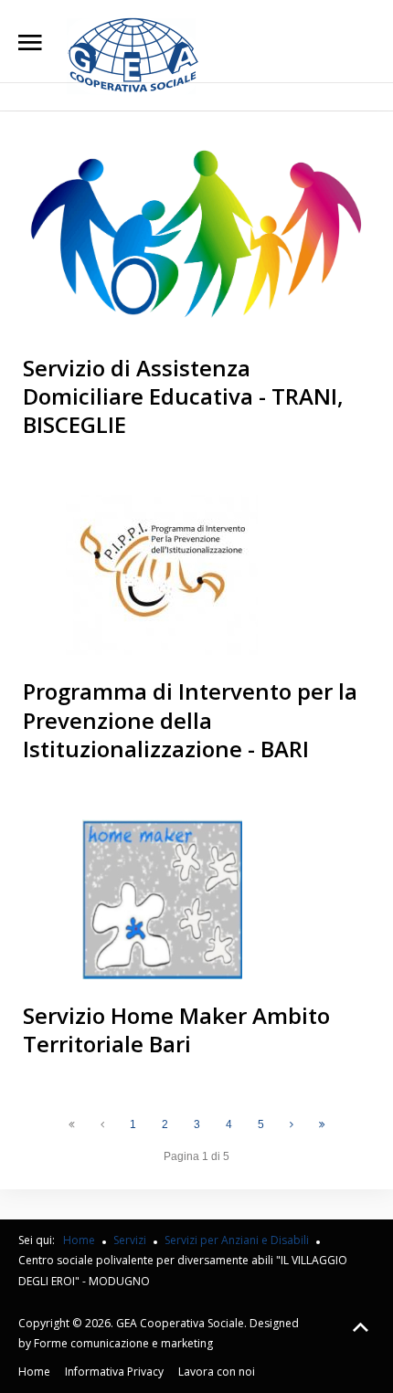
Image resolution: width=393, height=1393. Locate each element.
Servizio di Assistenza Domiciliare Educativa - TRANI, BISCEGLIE (183, 396)
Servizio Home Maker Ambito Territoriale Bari (176, 1029)
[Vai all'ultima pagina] (322, 1124)
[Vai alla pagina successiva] (291, 1124)
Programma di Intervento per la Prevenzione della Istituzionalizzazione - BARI (190, 719)
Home (34, 1371)
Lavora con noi (216, 1371)
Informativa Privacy (114, 1371)
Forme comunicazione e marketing (123, 1343)
